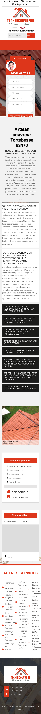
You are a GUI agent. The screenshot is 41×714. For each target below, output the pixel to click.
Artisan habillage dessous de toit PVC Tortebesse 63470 (35, 642)
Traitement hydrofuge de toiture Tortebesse (22, 623)
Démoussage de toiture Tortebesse (9, 625)
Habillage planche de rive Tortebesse (9, 635)
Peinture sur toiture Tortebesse (22, 613)
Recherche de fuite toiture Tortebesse (22, 602)
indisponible (12, 1)
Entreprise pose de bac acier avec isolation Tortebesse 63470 (22, 639)
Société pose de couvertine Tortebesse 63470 (35, 606)
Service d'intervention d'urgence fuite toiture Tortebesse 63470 (35, 589)
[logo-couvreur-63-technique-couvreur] (20, 16)
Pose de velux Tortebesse (22, 591)
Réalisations (20, 58)
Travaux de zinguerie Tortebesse (9, 598)
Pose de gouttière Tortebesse (9, 616)
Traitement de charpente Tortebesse (9, 587)
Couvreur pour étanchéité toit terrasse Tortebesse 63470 (35, 623)
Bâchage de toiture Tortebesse (9, 607)
